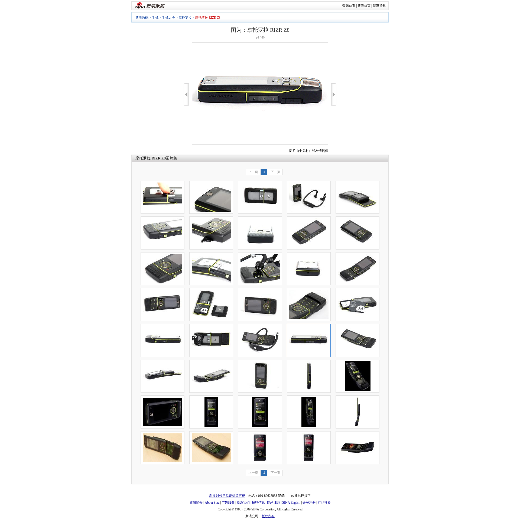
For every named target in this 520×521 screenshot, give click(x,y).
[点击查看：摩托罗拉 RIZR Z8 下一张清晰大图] (260, 143)
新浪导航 (379, 6)
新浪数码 (141, 18)
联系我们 (243, 502)
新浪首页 (364, 6)
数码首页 (348, 6)
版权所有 (268, 516)
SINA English (291, 502)
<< (186, 94)
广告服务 (228, 502)
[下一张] (333, 94)
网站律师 (273, 502)
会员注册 (309, 502)
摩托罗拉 (184, 18)
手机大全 (168, 18)
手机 (155, 18)
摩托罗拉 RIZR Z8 (150, 158)
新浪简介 (196, 502)
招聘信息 (258, 502)
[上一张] (186, 94)
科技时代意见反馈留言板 (227, 496)
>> (333, 94)
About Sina (212, 502)
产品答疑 (324, 502)
